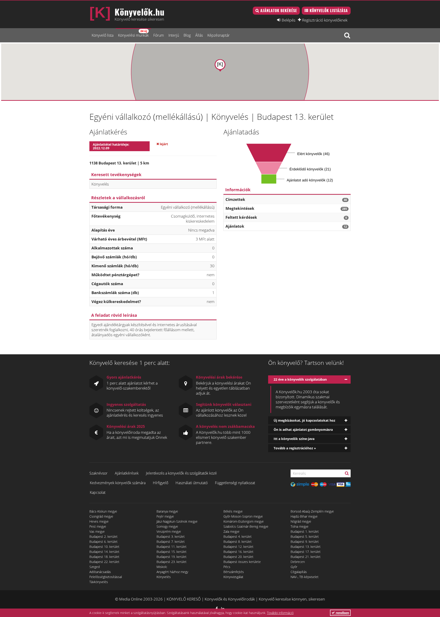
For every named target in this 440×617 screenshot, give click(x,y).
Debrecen (298, 562)
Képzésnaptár (218, 35)
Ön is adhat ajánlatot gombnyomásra (303, 429)
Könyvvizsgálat (233, 577)
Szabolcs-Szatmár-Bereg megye (245, 526)
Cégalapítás (299, 572)
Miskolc (162, 567)
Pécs (226, 567)
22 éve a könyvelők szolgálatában (300, 379)
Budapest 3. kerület (171, 536)
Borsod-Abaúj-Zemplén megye (312, 511)
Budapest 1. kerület (305, 531)
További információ (280, 613)
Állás (199, 35)
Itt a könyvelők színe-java (294, 439)
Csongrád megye (101, 516)
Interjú (173, 35)
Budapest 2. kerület (103, 536)
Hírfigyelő (160, 482)
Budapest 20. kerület (238, 556)
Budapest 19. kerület (172, 556)
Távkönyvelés (98, 582)
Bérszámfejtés (233, 572)
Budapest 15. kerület (172, 551)
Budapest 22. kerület (104, 562)
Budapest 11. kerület (172, 546)
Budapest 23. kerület (172, 562)
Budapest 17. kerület (306, 551)
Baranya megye (167, 511)
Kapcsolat (97, 492)
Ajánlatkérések (127, 473)
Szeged (94, 567)
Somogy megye (167, 526)
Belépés (288, 20)
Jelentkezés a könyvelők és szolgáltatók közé (181, 473)
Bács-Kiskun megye (103, 511)
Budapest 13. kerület (306, 546)
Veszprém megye (169, 531)
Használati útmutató (192, 482)
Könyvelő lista (102, 35)
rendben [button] (342, 613)
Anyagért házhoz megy (172, 572)
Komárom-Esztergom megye (243, 521)
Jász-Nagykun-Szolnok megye (177, 521)
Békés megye (233, 511)
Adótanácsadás (100, 572)
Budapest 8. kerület (237, 541)
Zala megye (231, 531)
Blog (187, 35)
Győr (294, 567)
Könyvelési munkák (133, 33)
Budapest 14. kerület (104, 551)
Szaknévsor (98, 473)
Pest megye (97, 526)
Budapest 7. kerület (171, 541)
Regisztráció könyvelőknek (324, 20)
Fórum (158, 35)
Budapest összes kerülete (242, 562)
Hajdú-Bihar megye (304, 516)
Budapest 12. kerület (238, 546)
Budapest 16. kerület (238, 551)
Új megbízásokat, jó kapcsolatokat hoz (304, 420)
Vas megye (97, 531)
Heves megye (99, 521)
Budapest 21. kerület (306, 556)
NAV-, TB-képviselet (305, 577)
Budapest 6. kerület (103, 541)
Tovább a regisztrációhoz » (295, 448)
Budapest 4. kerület (237, 536)
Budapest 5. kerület (305, 536)
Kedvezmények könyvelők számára (118, 482)
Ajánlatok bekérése (278, 10)
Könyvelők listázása (329, 10)
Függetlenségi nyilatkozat (235, 482)
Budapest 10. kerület (104, 546)
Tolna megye (299, 526)
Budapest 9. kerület (305, 541)
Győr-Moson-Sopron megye (243, 516)
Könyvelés (164, 577)
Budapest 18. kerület (104, 556)
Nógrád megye (301, 521)
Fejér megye (165, 516)
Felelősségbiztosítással (105, 577)
